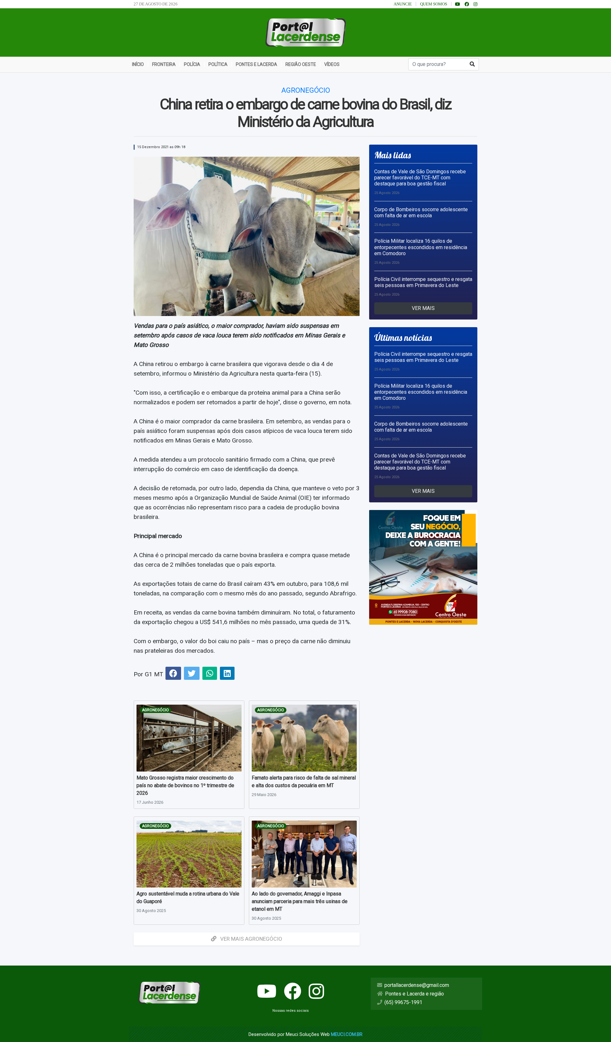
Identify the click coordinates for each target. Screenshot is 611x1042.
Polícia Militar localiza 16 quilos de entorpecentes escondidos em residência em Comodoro (420, 247)
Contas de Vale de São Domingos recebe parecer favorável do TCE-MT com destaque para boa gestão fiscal (420, 178)
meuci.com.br (346, 1034)
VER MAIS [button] (423, 308)
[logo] (305, 32)
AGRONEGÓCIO (155, 710)
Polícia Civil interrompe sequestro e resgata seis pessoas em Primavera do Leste (423, 282)
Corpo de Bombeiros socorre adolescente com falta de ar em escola (421, 212)
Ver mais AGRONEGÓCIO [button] (250, 939)
